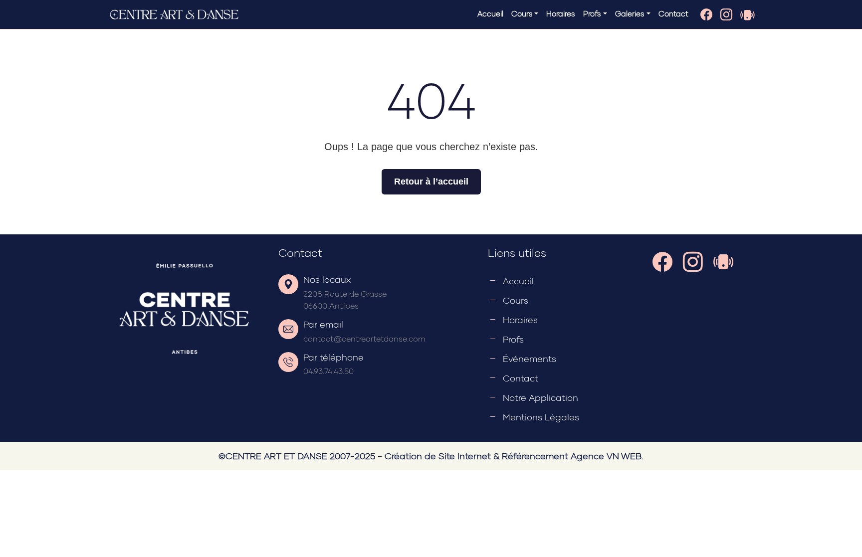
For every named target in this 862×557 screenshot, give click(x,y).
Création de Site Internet (438, 455)
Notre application (540, 397)
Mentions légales (541, 416)
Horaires (560, 13)
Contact (673, 13)
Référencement (535, 455)
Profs (513, 339)
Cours (515, 300)
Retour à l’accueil (431, 181)
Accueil (490, 13)
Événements (529, 358)
